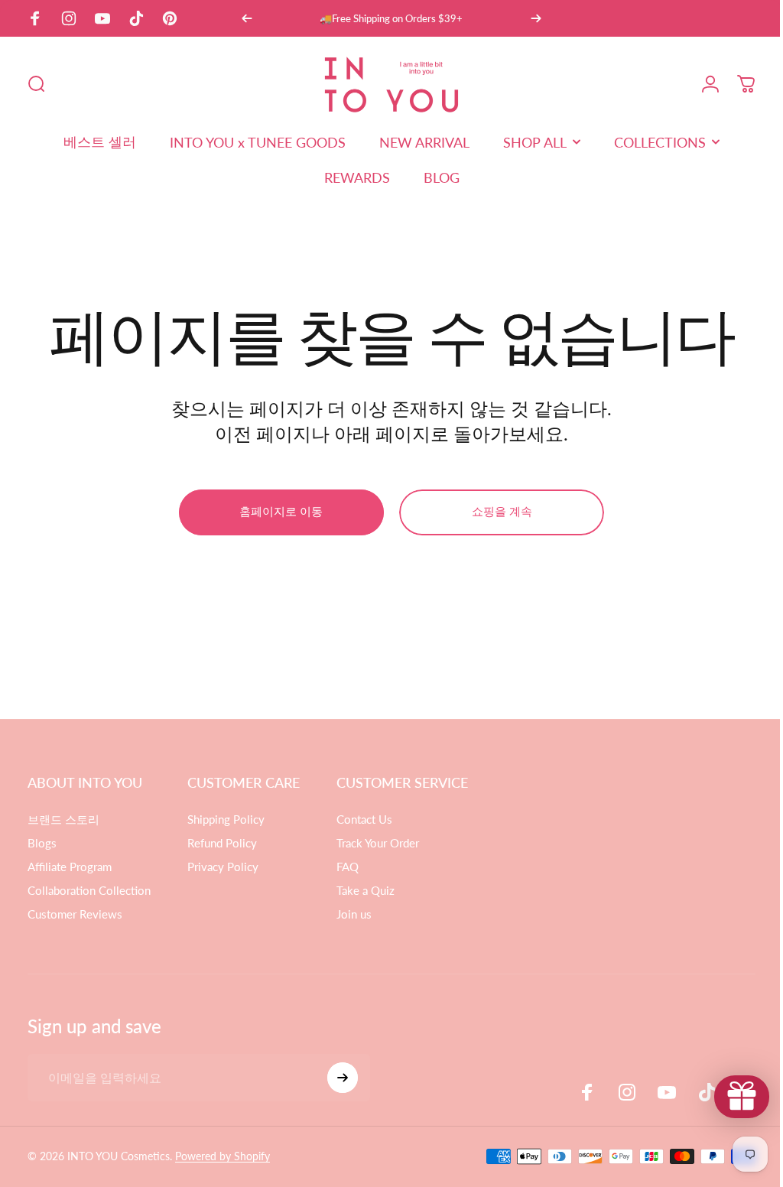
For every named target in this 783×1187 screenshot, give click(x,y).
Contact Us (364, 819)
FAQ (347, 866)
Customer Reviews (75, 914)
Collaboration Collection (89, 890)
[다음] (536, 18)
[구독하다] (342, 1077)
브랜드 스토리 (63, 819)
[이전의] (247, 18)
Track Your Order (377, 843)
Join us (354, 914)
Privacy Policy (222, 866)
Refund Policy (222, 843)
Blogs (42, 843)
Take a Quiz (365, 890)
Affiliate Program (70, 866)
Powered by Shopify (222, 1156)
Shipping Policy (226, 819)
